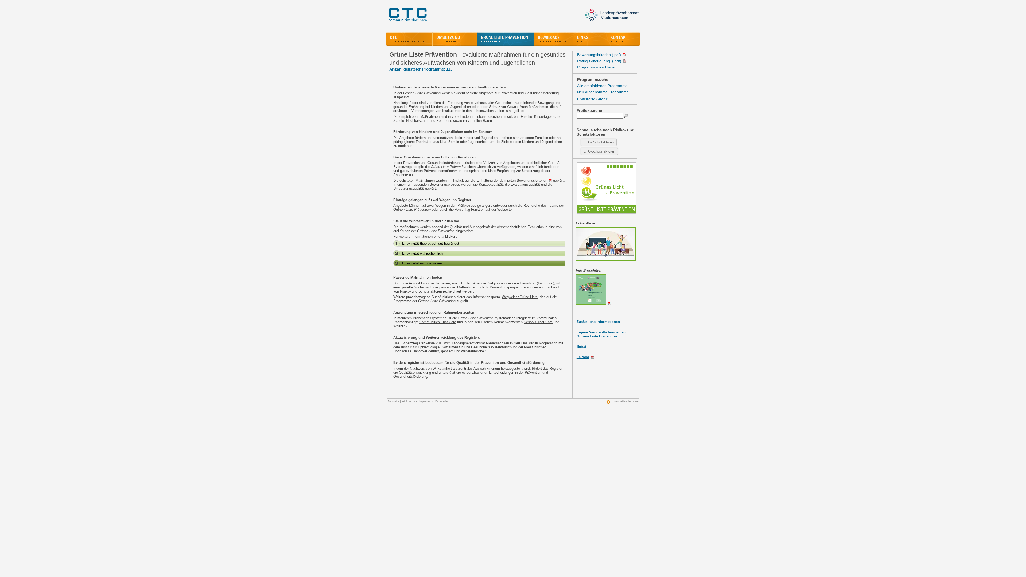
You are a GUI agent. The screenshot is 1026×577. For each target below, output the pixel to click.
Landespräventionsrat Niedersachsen (480, 343)
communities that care (625, 401)
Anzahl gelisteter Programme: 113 (420, 69)
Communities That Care (437, 322)
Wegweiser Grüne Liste (520, 297)
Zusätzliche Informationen (598, 322)
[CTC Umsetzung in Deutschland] (454, 39)
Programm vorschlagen (597, 67)
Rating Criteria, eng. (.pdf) (599, 61)
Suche (419, 287)
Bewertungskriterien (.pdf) (599, 55)
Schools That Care (538, 322)
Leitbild (583, 357)
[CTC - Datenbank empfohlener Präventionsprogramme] (505, 39)
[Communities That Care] (409, 39)
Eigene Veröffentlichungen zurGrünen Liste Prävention (602, 334)
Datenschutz (443, 401)
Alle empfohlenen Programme (602, 86)
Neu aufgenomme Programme (603, 92)
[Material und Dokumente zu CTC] (553, 39)
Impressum (426, 401)
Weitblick (400, 326)
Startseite (393, 401)
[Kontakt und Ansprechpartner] (623, 39)
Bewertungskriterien (532, 180)
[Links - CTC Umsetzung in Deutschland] (589, 39)
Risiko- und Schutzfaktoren (421, 291)
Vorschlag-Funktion (469, 210)
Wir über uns (409, 401)
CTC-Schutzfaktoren (599, 151)
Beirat (581, 347)
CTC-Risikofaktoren (599, 142)
